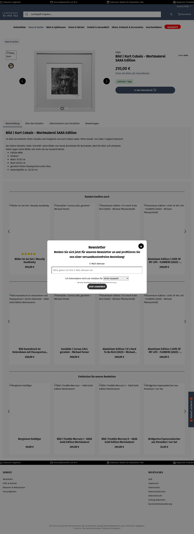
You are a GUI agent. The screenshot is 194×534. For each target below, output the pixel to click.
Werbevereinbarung (108, 283)
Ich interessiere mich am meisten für (84, 278)
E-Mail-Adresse (97, 263)
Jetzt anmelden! (97, 286)
